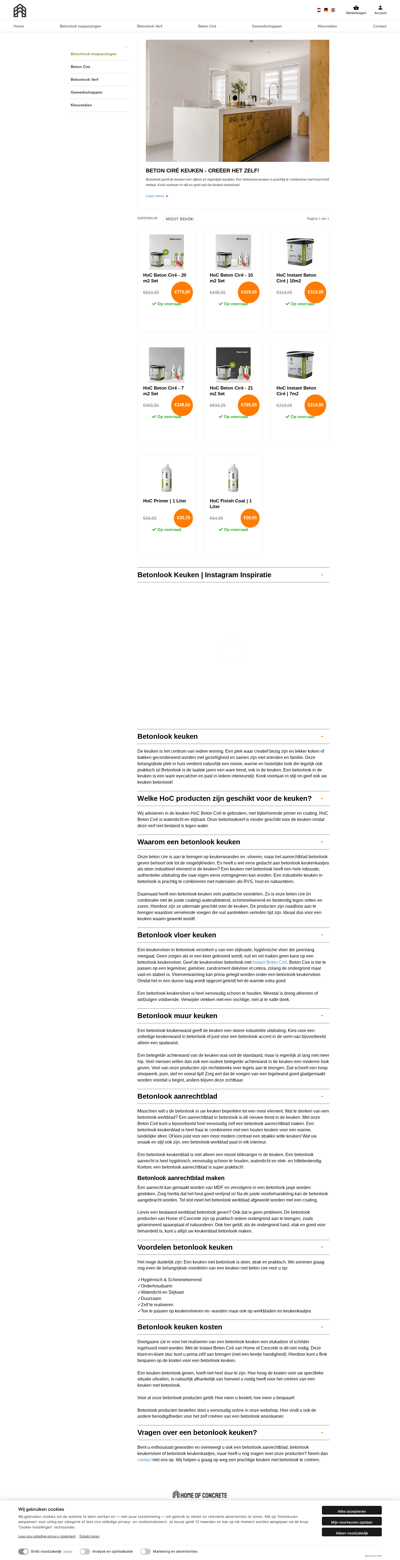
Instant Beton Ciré (270, 962)
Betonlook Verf (149, 26)
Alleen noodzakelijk (352, 1533)
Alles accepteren (352, 1511)
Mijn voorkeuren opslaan (352, 1522)
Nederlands (319, 10)
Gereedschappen (267, 26)
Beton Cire (80, 66)
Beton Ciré (207, 26)
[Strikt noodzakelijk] (23, 1552)
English (333, 10)
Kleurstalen (327, 26)
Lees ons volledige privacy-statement (47, 1536)
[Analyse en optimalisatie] (85, 1552)
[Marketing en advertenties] (145, 1552)
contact (144, 1459)
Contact (379, 26)
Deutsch (326, 10)
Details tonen (89, 1536)
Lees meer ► (157, 196)
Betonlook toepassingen (80, 26)
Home (19, 26)
